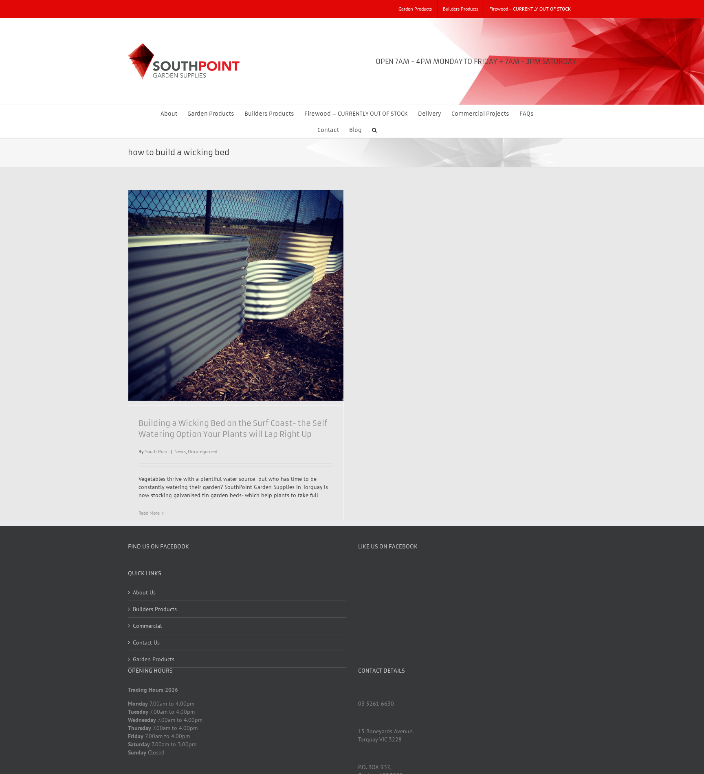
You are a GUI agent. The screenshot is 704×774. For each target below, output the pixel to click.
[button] (374, 129)
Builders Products (155, 609)
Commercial (147, 625)
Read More (149, 513)
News (180, 451)
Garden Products (153, 659)
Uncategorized (202, 451)
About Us (144, 592)
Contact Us (146, 642)
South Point (157, 451)
